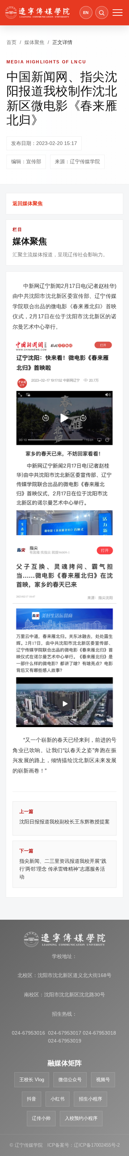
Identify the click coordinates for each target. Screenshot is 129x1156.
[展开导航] (117, 12)
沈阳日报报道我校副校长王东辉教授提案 (64, 816)
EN (86, 12)
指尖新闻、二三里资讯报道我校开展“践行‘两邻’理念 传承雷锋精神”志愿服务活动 (62, 864)
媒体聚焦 (34, 42)
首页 (11, 42)
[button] (101, 12)
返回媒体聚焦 (28, 203)
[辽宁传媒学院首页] (37, 12)
